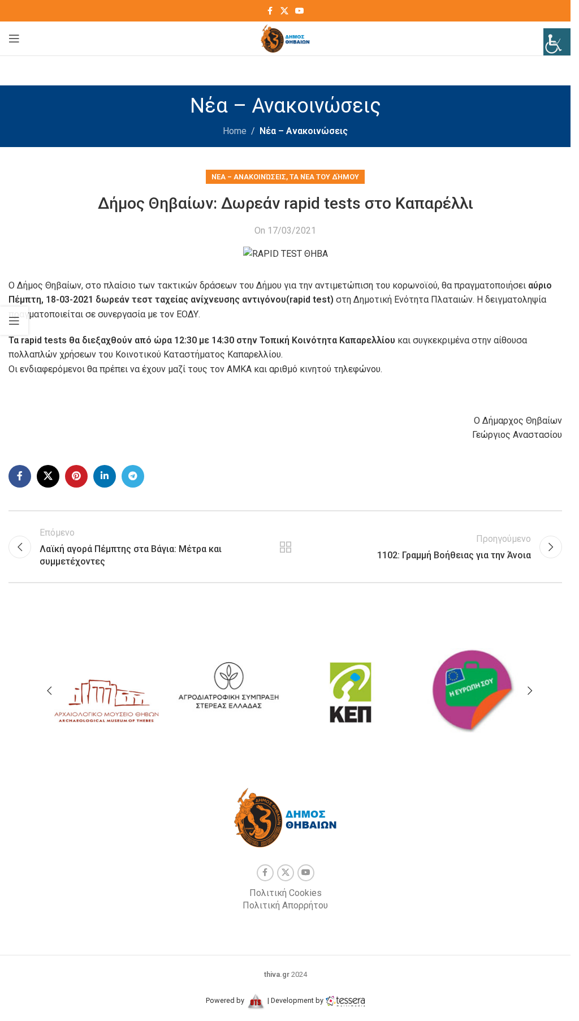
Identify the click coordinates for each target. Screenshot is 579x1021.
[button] (49, 690)
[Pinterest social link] (76, 476)
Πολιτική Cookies (285, 893)
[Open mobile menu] (14, 38)
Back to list (285, 547)
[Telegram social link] (133, 476)
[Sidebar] (14, 321)
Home (235, 131)
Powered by (226, 1000)
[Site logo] (285, 37)
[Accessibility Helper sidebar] (557, 41)
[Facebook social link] (270, 11)
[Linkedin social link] (104, 476)
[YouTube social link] (300, 11)
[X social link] (284, 11)
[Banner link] (106, 687)
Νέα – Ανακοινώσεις (304, 131)
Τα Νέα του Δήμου (324, 177)
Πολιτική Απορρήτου (285, 905)
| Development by (295, 1000)
